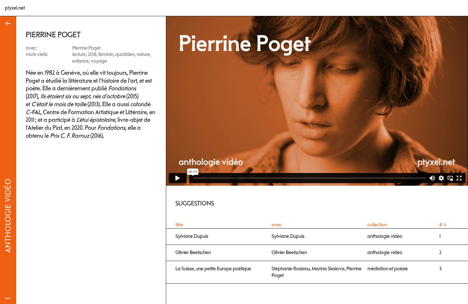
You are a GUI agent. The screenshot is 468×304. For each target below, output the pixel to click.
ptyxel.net (15, 8)
